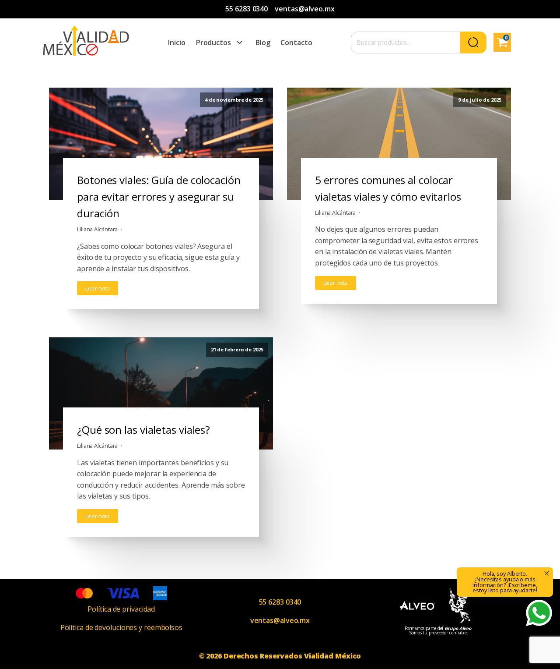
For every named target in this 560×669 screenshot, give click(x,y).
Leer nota (97, 288)
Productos (213, 42)
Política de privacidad (121, 609)
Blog (263, 42)
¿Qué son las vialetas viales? (143, 429)
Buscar (473, 42)
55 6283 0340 (246, 9)
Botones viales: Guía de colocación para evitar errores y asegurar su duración (159, 197)
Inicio (176, 42)
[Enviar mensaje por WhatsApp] (539, 613)
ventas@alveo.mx (305, 9)
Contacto (296, 42)
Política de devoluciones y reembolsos (121, 627)
